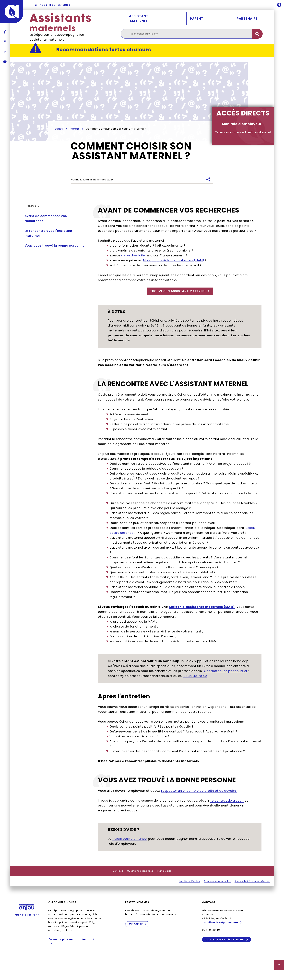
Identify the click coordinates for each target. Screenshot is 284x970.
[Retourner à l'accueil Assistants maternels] (60, 22)
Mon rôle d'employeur (241, 124)
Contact (118, 870)
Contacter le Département (225, 939)
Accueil (58, 129)
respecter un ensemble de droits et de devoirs (198, 791)
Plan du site (164, 870)
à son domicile (133, 255)
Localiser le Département (220, 922)
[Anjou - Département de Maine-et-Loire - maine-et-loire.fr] (11, 11)
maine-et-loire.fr (27, 914)
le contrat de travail (227, 800)
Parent (196, 18)
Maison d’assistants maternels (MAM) (173, 260)
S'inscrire (136, 924)
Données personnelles (217, 881)
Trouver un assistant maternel (243, 132)
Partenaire (247, 18)
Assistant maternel (138, 18)
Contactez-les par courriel (225, 671)
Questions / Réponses (140, 870)
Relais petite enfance (130, 839)
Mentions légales (189, 881)
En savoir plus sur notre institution (73, 939)
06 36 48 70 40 (195, 676)
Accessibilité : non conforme (252, 881)
